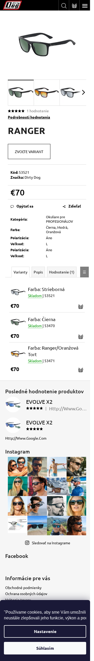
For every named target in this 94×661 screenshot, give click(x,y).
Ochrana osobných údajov (26, 593)
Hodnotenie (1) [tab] (61, 272)
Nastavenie (45, 631)
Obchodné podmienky (23, 587)
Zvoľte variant (29, 151)
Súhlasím (45, 648)
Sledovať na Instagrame (51, 542)
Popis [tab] (38, 272)
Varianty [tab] (20, 272)
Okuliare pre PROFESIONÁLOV (59, 219)
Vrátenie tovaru (18, 599)
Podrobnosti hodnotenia (29, 117)
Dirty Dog (32, 177)
